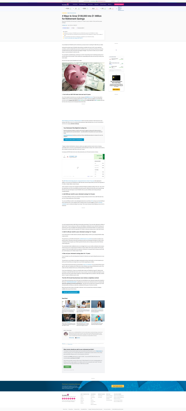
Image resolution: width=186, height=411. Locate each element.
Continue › (67, 366)
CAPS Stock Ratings (109, 395)
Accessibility (113, 1)
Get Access (110, 64)
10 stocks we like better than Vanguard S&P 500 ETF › (73, 38)
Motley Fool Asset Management (119, 395)
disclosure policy (70, 344)
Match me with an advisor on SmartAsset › (73, 139)
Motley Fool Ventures (117, 398)
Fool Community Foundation (118, 400)
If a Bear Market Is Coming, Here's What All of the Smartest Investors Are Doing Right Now (97, 310)
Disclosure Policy (76, 409)
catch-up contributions (87, 264)
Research (82, 398)
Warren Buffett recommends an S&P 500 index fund (72, 120)
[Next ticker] (116, 8)
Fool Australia (100, 395)
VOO (79, 100)
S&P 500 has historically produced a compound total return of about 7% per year (79, 180)
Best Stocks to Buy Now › (119, 4)
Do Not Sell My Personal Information (117, 409)
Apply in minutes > (116, 89)
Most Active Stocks (120, 7)
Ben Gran (68, 308)
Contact (82, 401)
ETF (83, 98)
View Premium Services (117, 386)
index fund (89, 97)
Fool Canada (100, 397)
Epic (91, 398)
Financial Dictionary (109, 400)
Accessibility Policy (84, 409)
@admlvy (78, 337)
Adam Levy (65, 25)
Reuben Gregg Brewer (99, 308)
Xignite (69, 401)
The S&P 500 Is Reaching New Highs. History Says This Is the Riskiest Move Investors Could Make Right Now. (68, 311)
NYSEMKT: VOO (73, 156)
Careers (82, 397)
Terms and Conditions (107, 409)
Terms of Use (65, 409)
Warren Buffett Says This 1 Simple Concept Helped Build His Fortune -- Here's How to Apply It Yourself (83, 324)
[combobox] (70, 1)
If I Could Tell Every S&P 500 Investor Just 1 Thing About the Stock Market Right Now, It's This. (83, 310)
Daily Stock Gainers (120, 9)
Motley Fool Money (93, 404)
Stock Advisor (93, 397)
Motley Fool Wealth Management (119, 397)
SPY (96, 100)
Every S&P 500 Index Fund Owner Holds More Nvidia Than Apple (97, 324)
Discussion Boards (109, 397)
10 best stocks (99, 351)
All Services (92, 395)
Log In (118, 1)
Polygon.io (73, 401)
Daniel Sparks (98, 322)
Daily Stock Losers (121, 10)
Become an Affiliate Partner (118, 401)
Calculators (108, 398)
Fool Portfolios (93, 401)
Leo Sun (83, 308)
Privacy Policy (71, 409)
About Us (82, 395)
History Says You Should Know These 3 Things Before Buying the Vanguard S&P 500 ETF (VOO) (68, 324)
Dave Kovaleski (84, 322)
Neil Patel (68, 322)
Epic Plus (92, 400)
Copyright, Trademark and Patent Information (95, 409)
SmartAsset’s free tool (68, 135)
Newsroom (82, 400)
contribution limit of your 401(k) (86, 238)
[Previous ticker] (63, 8)
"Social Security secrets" (72, 281)
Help (122, 1)
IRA (92, 200)
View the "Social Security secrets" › (71, 292)
